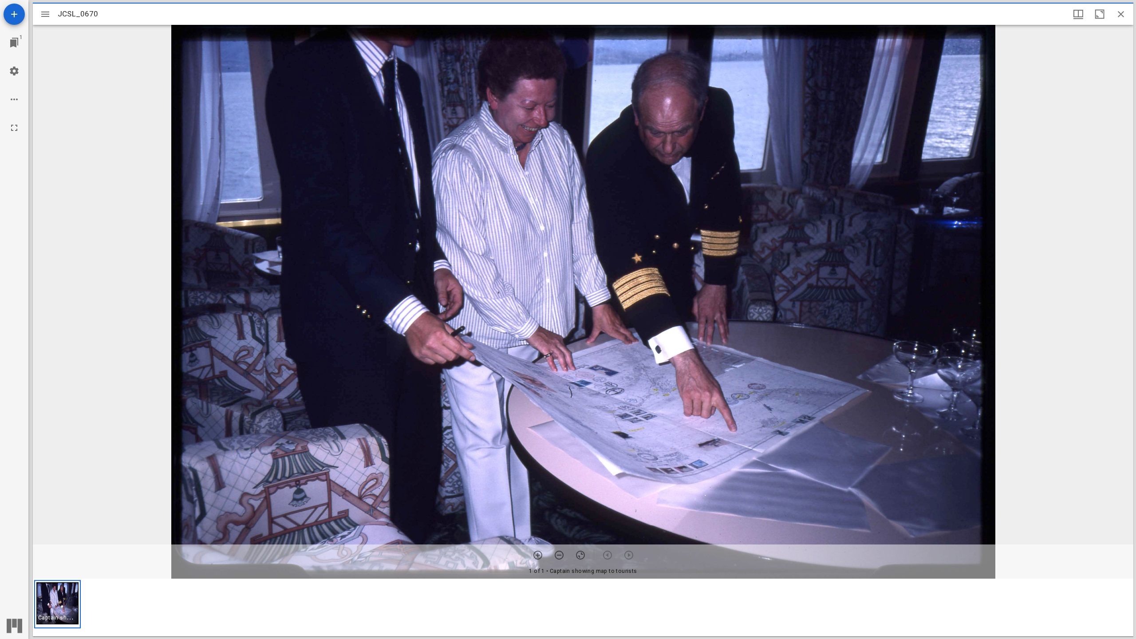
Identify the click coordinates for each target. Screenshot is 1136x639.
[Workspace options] (14, 99)
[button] (57, 604)
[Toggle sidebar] (45, 14)
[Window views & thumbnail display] (1078, 14)
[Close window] (1121, 14)
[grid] (583, 607)
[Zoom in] (537, 555)
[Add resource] (14, 14)
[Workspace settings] (14, 71)
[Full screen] (14, 127)
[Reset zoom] (580, 555)
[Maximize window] (1099, 14)
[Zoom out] (559, 555)
